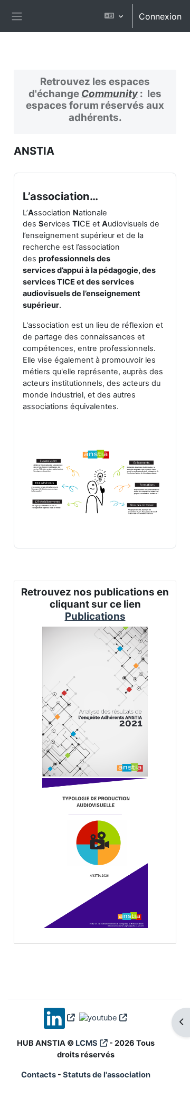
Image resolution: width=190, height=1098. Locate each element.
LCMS (86, 1043)
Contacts (38, 1075)
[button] (114, 16)
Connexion (160, 16)
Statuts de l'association (106, 1075)
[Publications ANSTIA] (95, 772)
